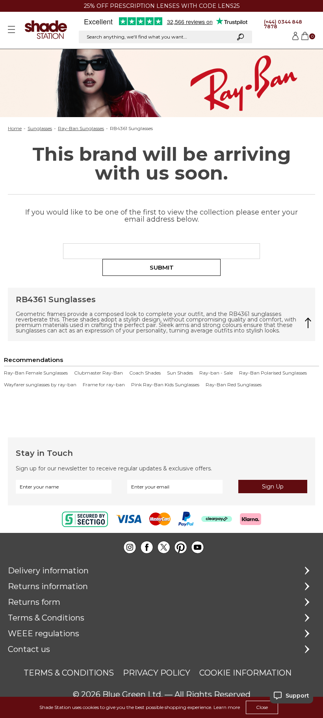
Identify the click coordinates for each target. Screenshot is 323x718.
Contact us (29, 649)
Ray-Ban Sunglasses (81, 128)
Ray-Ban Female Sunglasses (36, 373)
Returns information (48, 586)
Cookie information (245, 673)
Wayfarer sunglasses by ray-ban (40, 384)
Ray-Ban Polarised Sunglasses (273, 373)
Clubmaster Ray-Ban (98, 373)
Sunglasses (40, 128)
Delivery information (48, 570)
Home (15, 128)
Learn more (226, 707)
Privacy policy (156, 673)
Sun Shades (180, 373)
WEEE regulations (43, 633)
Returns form (34, 602)
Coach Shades (145, 373)
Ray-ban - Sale (216, 373)
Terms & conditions (69, 673)
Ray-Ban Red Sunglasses (234, 384)
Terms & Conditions (46, 618)
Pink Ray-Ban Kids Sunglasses (165, 384)
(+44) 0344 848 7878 (283, 24)
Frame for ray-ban (104, 384)
